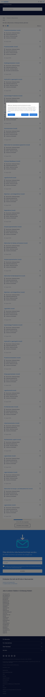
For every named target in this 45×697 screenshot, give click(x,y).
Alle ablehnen (25, 114)
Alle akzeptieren (33, 114)
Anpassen (11, 114)
